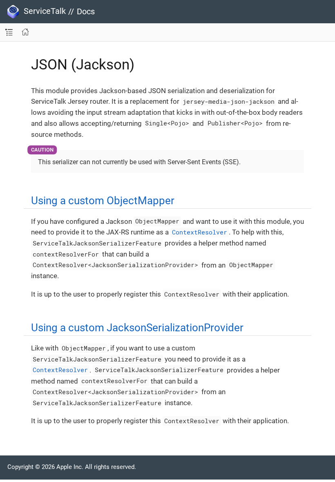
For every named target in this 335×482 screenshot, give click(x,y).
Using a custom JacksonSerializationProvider (137, 327)
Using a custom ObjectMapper (102, 200)
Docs (86, 11)
